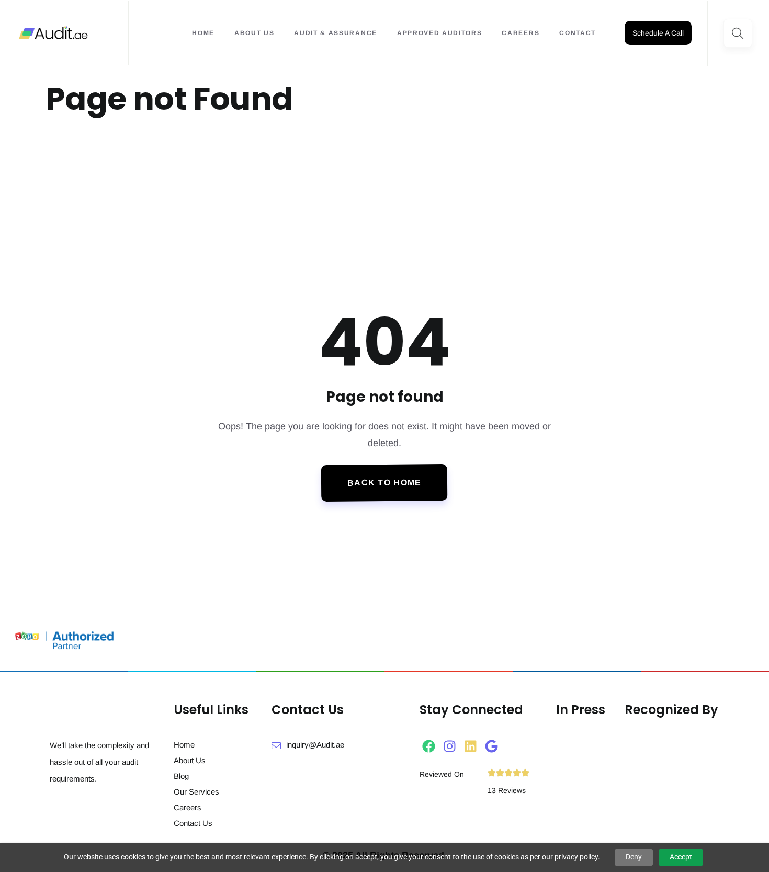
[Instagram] (449, 746)
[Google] (491, 746)
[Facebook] (429, 746)
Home (203, 33)
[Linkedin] (470, 746)
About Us (254, 33)
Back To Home (384, 483)
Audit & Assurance (335, 33)
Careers (520, 33)
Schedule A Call (658, 33)
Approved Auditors (439, 33)
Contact (577, 33)
